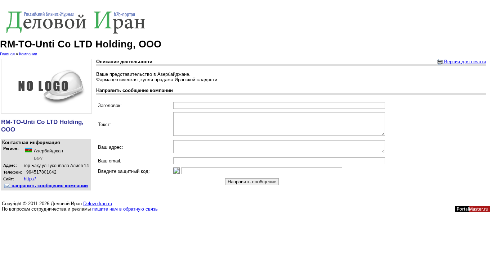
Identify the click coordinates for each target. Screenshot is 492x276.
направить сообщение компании (49, 185)
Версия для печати (464, 61)
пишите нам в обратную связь (125, 209)
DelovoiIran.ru (97, 203)
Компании (28, 54)
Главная (7, 54)
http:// (30, 178)
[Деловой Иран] (246, 21)
